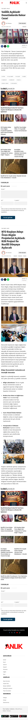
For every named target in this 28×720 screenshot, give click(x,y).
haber (24, 76)
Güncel (24, 26)
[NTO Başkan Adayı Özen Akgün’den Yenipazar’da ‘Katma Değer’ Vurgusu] (7, 142)
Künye (4, 700)
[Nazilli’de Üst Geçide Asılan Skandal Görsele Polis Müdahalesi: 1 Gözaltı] (14, 166)
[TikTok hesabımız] (19, 632)
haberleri (12, 80)
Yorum (3, 189)
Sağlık (4, 672)
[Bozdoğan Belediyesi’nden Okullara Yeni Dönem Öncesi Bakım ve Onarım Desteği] (20, 142)
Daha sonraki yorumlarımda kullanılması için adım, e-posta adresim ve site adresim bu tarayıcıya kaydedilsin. (13, 210)
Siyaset (5, 667)
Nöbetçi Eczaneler (7, 688)
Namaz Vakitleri (7, 686)
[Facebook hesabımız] (9, 632)
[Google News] (24, 47)
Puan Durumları (7, 690)
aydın (3, 76)
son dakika (14, 83)
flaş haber (10, 76)
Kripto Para (6, 683)
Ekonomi (5, 669)
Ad (2, 200)
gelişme (18, 76)
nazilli (19, 80)
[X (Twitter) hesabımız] (12, 632)
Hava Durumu (6, 681)
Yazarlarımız (6, 702)
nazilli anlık (5, 83)
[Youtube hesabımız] (17, 632)
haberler (4, 80)
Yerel (24, 256)
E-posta (17, 200)
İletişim (5, 697)
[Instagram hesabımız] (14, 632)
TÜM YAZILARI (22, 23)
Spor (4, 674)
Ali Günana (9, 23)
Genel (15, 256)
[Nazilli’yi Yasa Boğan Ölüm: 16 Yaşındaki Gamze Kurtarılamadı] (20, 119)
